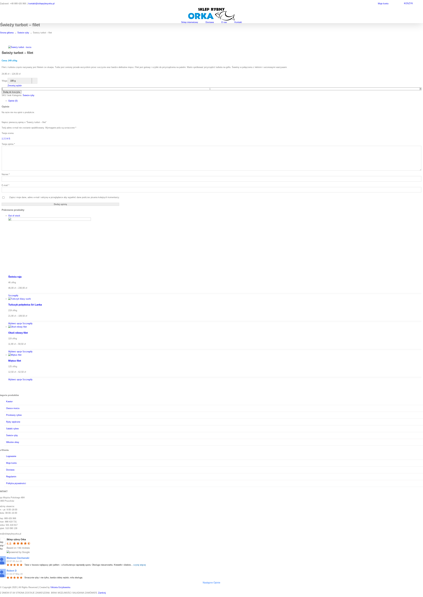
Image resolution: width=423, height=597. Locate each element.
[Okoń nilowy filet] (214, 327)
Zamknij (102, 593)
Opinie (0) (13, 101)
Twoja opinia (8, 144)
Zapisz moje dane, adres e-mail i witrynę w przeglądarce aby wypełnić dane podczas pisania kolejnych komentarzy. (64, 197)
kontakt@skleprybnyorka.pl (41, 3)
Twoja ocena (8, 133)
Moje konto (11, 463)
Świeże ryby (28, 95)
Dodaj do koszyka (11, 92)
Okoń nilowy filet (18, 332)
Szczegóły (13, 295)
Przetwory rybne (14, 415)
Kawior (9, 401)
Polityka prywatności (16, 483)
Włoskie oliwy (12, 442)
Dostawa (10, 470)
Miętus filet (14, 360)
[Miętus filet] (214, 355)
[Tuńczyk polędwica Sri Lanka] (214, 299)
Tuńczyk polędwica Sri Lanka (25, 304)
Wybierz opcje (15, 323)
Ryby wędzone (13, 422)
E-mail (5, 185)
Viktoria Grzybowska (60, 587)
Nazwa (6, 174)
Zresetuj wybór (15, 85)
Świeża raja (14, 276)
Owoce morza (12, 408)
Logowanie (11, 456)
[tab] (214, 101)
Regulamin (11, 476)
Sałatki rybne (12, 428)
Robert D (12, 570)
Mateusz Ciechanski (18, 557)
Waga (4, 81)
